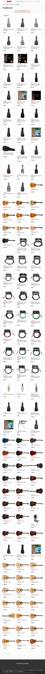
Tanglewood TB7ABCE (21, 482)
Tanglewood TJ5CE (7, 569)
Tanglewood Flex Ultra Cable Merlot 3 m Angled (22, 341)
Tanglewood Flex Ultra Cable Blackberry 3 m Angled (7, 302)
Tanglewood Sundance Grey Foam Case (35, 432)
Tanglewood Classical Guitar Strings (35, 102)
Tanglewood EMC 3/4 (35, 207)
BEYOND (40, 670)
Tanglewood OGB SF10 (21, 413)
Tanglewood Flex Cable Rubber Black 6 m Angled (36, 267)
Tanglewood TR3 (20, 607)
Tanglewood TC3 (6, 495)
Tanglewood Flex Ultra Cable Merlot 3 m (7, 340)
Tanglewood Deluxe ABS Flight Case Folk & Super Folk (22, 158)
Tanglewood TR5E (34, 633)
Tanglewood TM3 (34, 569)
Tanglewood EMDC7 (7, 232)
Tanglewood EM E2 (35, 232)
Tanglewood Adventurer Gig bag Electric (22, 85)
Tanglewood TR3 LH (7, 620)
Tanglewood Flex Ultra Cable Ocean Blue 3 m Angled (21, 358)
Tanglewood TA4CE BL (7, 445)
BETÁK (22, 671)
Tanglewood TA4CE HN (8, 457)
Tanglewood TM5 (20, 582)
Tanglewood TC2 (34, 482)
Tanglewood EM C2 (7, 207)
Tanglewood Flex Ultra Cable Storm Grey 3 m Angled (21, 376)
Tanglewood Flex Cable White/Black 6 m (22, 285)
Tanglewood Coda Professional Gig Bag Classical (21, 121)
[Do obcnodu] (13, 33)
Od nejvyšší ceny (27, 12)
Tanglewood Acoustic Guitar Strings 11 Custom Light (8, 66)
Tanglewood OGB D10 (7, 413)
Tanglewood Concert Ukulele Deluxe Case (21, 139)
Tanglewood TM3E (7, 582)
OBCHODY (11, 671)
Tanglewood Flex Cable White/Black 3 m (8, 284)
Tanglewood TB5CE (7, 482)
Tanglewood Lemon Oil (21, 394)
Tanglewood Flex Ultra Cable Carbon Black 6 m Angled (8, 322)
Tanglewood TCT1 (34, 525)
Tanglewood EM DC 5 (35, 219)
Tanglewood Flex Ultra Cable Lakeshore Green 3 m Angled (36, 322)
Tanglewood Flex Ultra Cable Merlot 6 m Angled (36, 341)
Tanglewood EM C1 (35, 189)
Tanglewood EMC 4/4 (7, 219)
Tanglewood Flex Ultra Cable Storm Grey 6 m (35, 377)
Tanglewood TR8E (7, 645)
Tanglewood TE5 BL (35, 537)
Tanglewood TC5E (7, 521)
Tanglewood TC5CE (35, 508)
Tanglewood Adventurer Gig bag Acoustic (35, 66)
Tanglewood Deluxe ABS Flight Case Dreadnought (8, 154)
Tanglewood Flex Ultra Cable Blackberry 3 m (35, 284)
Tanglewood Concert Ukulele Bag (7, 139)
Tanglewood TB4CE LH (35, 470)
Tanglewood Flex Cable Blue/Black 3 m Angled (22, 249)
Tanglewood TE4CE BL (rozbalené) (21, 538)
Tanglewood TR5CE (21, 633)
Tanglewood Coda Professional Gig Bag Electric (35, 121)
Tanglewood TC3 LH (35, 495)
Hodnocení (28, 10)
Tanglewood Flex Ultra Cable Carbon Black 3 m (35, 303)
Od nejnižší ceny (20, 12)
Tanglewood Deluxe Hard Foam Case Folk (8, 176)
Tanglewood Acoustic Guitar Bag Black (35, 48)
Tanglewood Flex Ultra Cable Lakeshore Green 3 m (22, 321)
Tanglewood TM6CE (7, 594)
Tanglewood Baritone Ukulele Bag (7, 102)
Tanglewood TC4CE (7, 508)
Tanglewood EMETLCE (7, 245)
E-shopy (10, 670)
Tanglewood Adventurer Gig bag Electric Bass (35, 85)
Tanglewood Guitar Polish (8, 394)
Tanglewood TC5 (20, 508)
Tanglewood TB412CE (7, 470)
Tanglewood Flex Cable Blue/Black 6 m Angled (35, 249)
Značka (7, 4)
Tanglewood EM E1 (21, 232)
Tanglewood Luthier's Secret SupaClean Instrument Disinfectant (35, 395)
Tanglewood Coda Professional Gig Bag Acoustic (7, 121)
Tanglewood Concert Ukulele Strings (35, 139)
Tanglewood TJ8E (20, 569)
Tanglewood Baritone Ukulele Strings (21, 102)
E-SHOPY (7, 671)
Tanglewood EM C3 (21, 207)
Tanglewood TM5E (34, 582)
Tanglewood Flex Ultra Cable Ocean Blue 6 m (35, 359)
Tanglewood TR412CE (21, 620)
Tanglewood (5, 28)
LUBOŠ (19, 671)
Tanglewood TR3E (34, 607)
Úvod (4, 4)
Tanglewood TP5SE (35, 594)
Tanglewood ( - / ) (14, 4)
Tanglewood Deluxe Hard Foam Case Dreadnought (36, 157)
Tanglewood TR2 (6, 607)
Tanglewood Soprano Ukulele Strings (7, 432)
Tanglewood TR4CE (35, 620)
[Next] (10, 654)
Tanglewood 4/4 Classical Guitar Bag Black (8, 48)
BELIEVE (30, 670)
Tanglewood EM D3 (21, 219)
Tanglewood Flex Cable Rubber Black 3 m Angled (22, 267)
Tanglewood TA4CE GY (35, 445)
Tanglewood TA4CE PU (21, 457)
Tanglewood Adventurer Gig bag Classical (8, 85)
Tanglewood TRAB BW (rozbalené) (21, 646)
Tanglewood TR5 (6, 633)
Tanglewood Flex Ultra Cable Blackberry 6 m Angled (21, 303)
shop (33, 670)
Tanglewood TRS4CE (35, 646)
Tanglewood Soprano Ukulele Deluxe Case (35, 414)
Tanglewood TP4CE (21, 594)
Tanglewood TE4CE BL (7, 537)
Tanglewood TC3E (20, 495)
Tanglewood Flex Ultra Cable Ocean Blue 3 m (7, 359)
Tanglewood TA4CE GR (21, 445)
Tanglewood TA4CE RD (35, 457)
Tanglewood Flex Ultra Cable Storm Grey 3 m (7, 377)
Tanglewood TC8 (20, 521)
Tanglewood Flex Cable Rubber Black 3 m (8, 267)
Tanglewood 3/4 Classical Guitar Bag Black (22, 30)
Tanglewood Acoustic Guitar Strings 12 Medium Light (22, 66)
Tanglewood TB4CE (21, 470)
